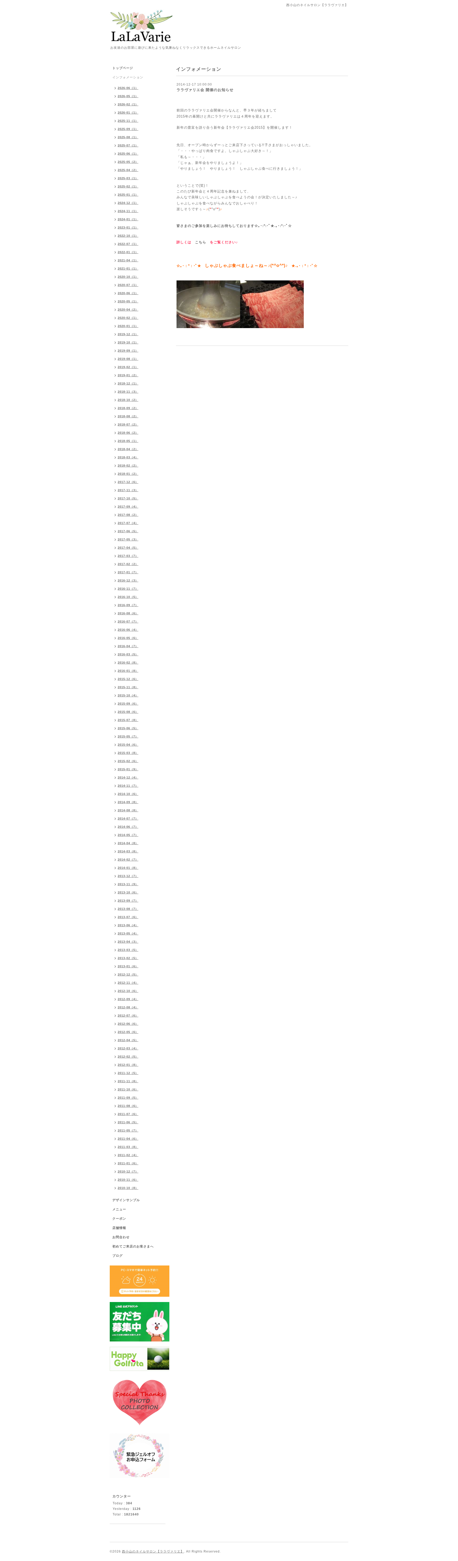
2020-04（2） (128, 309)
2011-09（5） (128, 1097)
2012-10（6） (128, 990)
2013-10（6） (128, 892)
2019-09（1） (128, 350)
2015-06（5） (128, 728)
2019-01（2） (128, 375)
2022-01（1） (128, 252)
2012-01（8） (128, 1064)
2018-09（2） (128, 408)
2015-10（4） (128, 695)
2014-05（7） (128, 835)
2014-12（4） (128, 777)
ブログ (117, 1256)
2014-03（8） (128, 851)
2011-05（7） (128, 1130)
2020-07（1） (128, 285)
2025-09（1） (128, 129)
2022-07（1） (128, 243)
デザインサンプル (126, 1200)
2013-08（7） (128, 908)
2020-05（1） (128, 301)
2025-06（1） (128, 153)
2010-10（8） (128, 1187)
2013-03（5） (128, 949)
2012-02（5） (128, 1056)
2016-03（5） (128, 654)
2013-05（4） (128, 933)
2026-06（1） (128, 88)
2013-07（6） (128, 917)
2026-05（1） (128, 96)
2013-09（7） (128, 900)
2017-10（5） (128, 498)
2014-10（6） (128, 793)
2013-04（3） (128, 941)
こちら (200, 242)
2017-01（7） (128, 572)
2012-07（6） (128, 1015)
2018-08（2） (128, 416)
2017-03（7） (128, 555)
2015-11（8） (128, 687)
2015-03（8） (128, 752)
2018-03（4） (128, 457)
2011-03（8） (128, 1146)
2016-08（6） (128, 613)
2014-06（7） (128, 826)
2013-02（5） (128, 958)
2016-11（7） (128, 588)
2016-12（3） (128, 580)
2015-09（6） (128, 703)
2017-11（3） (128, 490)
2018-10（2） (128, 399)
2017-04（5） (128, 547)
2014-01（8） (128, 867)
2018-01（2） (128, 473)
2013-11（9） (128, 884)
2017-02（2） (128, 564)
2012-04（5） (128, 1040)
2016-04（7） (128, 646)
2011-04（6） (128, 1138)
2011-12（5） (128, 1073)
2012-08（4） (128, 1007)
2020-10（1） (128, 276)
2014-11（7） (128, 785)
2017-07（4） (128, 523)
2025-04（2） (128, 170)
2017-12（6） (128, 482)
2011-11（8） (128, 1081)
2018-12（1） (128, 383)
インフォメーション (127, 77)
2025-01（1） (128, 194)
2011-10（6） (128, 1089)
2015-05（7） (128, 736)
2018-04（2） (128, 449)
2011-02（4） (128, 1155)
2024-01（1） (128, 219)
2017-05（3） (128, 539)
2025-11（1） (128, 120)
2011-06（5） (128, 1122)
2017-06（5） (128, 531)
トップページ (122, 68)
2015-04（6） (128, 744)
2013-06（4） (128, 925)
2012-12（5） (128, 974)
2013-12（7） (128, 876)
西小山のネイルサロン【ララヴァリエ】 (153, 1551)
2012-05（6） (128, 1032)
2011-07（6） (128, 1114)
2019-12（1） (128, 334)
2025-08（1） (128, 137)
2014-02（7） (128, 859)
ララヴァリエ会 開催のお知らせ (205, 90)
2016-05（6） (128, 637)
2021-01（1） (128, 268)
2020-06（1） (128, 293)
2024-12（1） (128, 202)
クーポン (119, 1218)
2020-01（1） (128, 326)
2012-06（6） (128, 1023)
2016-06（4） (128, 629)
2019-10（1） (128, 342)
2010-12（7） (128, 1171)
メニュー (119, 1209)
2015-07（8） (128, 720)
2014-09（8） (128, 802)
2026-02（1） (128, 104)
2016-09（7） (128, 605)
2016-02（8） (128, 662)
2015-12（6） (128, 679)
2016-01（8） (128, 670)
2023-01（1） (128, 227)
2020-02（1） (128, 317)
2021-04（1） (128, 260)
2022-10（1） (128, 235)
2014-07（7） (128, 818)
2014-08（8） (128, 810)
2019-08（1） (128, 358)
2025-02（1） (128, 186)
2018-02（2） (128, 465)
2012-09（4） (128, 999)
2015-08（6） (128, 711)
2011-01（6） (128, 1163)
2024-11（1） (128, 211)
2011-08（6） (128, 1105)
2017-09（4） (128, 506)
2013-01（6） (128, 966)
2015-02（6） (128, 761)
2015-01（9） (128, 769)
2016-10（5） (128, 596)
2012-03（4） (128, 1048)
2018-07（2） (128, 424)
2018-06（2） (128, 432)
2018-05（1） (128, 440)
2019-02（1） (128, 367)
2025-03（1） (128, 178)
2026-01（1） (128, 112)
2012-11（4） (128, 982)
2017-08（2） (128, 514)
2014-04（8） (128, 843)
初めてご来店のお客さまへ (133, 1246)
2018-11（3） (128, 391)
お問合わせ (121, 1237)
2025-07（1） (128, 145)
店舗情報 (119, 1228)
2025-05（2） (128, 161)
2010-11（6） (128, 1179)
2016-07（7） (128, 621)
